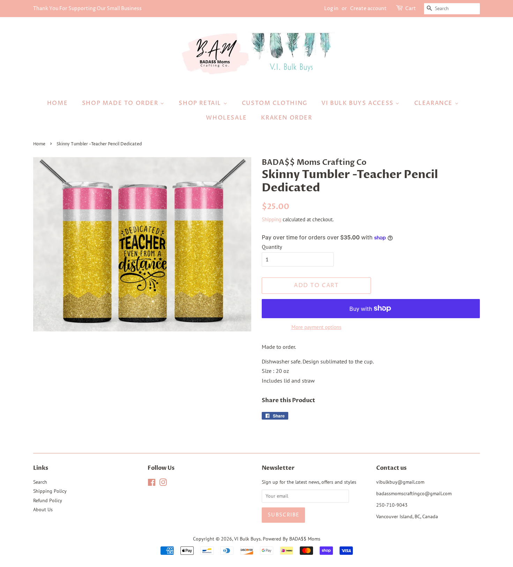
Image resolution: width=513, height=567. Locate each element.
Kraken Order (286, 118)
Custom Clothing (274, 103)
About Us (43, 509)
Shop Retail (201, 103)
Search (40, 482)
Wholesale (226, 118)
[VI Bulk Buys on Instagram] (163, 484)
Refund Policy (47, 500)
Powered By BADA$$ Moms (291, 539)
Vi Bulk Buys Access (358, 103)
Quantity (272, 246)
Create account (368, 8)
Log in (331, 8)
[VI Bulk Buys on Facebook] (152, 484)
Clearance (434, 103)
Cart (410, 8)
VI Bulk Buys (247, 539)
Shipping (271, 219)
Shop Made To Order (121, 103)
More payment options (316, 327)
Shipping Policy (50, 491)
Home (57, 103)
